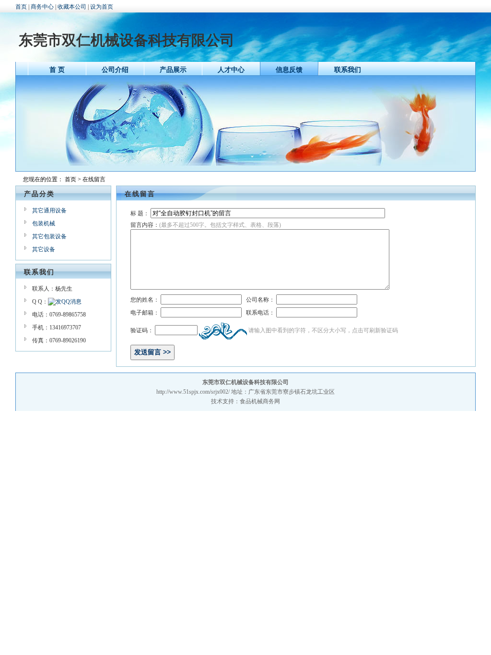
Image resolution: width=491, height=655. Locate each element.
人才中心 (231, 69)
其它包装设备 (49, 236)
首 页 (57, 69)
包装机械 (43, 223)
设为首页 (101, 6)
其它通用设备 (49, 210)
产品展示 (173, 69)
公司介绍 (115, 69)
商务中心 (42, 6)
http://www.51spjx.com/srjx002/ (193, 391)
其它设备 (43, 249)
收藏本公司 (72, 6)
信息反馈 (289, 69)
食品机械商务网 (260, 401)
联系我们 (347, 69)
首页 (21, 6)
